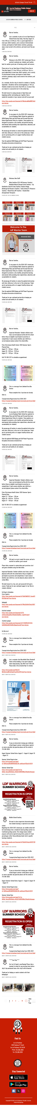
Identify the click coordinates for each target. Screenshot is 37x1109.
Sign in (32, 11)
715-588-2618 (19, 1052)
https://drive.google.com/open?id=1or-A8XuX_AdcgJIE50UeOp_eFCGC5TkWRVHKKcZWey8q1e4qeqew (18, 771)
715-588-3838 (19, 1050)
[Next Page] (26, 1001)
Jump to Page (29, 1001)
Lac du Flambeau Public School (14, 19)
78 (22, 1001)
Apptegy (21, 1102)
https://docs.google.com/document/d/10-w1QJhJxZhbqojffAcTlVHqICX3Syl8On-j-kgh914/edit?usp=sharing (16, 615)
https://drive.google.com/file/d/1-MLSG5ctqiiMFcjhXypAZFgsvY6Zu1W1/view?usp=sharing (16, 671)
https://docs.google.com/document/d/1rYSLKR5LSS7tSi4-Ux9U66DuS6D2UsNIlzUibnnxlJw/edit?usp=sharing (17, 624)
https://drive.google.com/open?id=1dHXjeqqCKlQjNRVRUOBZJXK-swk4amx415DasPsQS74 (17, 762)
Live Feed (29, 19)
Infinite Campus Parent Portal (23, 2)
